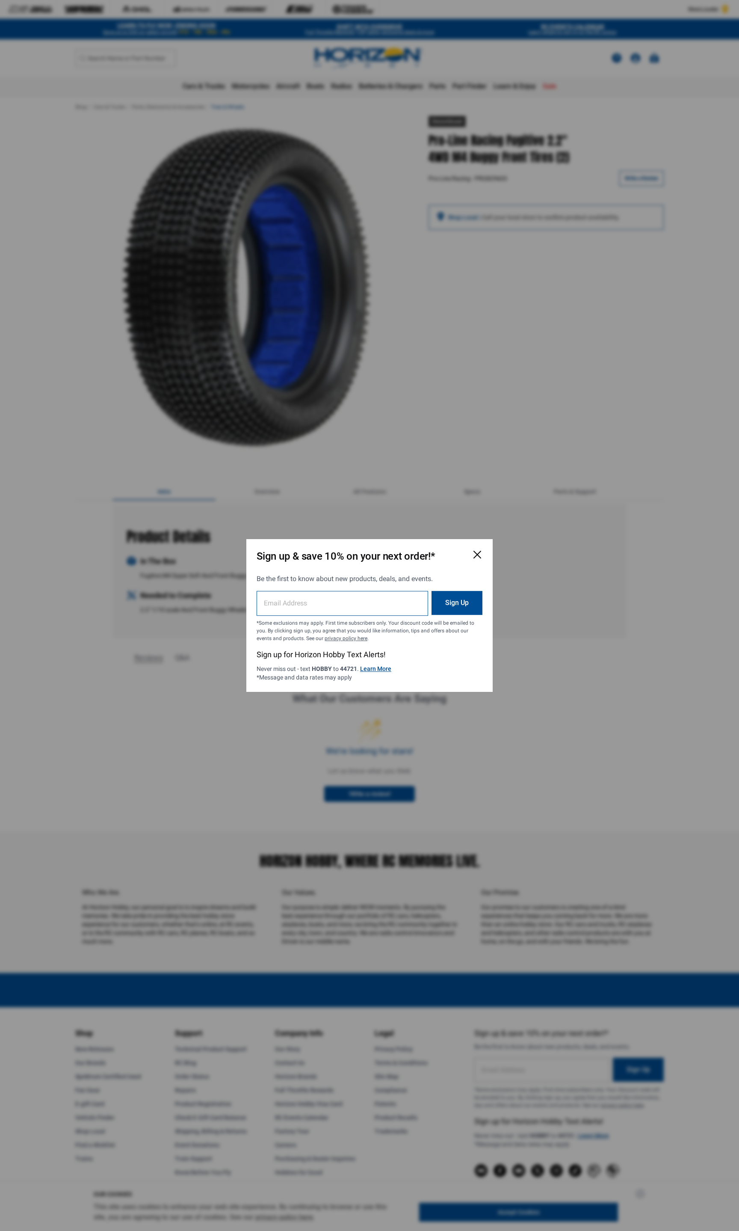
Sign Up (457, 603)
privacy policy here (346, 638)
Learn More (375, 668)
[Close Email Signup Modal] (477, 554)
